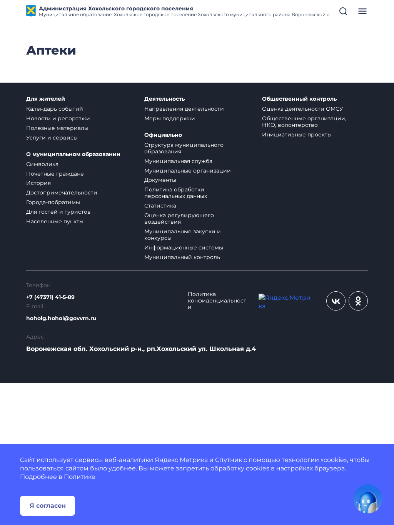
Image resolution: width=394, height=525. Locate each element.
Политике (79, 476)
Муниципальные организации (187, 170)
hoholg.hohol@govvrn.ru (61, 318)
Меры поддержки (169, 118)
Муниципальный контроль (182, 257)
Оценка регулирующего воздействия (179, 218)
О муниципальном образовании (73, 154)
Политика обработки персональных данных (175, 192)
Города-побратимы (53, 202)
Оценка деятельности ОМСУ (302, 108)
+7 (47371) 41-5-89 (50, 297)
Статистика (160, 205)
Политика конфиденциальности (217, 301)
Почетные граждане (55, 173)
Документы (160, 179)
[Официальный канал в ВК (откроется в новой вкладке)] (336, 301)
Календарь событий (54, 108)
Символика (42, 164)
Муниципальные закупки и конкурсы (182, 234)
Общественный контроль (299, 99)
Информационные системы (183, 247)
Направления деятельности (184, 108)
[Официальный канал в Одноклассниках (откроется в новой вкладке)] (358, 301)
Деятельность (164, 99)
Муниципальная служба (178, 161)
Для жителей (45, 99)
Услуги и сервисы (52, 137)
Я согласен (48, 505)
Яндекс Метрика (181, 460)
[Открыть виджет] (367, 498)
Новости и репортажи (58, 118)
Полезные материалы (57, 128)
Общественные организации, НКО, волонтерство (304, 121)
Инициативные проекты (297, 134)
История (38, 182)
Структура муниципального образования (184, 148)
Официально (163, 135)
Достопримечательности (61, 192)
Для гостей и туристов (58, 211)
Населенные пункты (54, 221)
